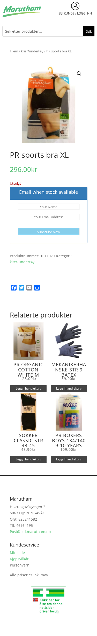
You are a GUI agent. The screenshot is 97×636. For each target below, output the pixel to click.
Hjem (14, 51)
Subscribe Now (48, 232)
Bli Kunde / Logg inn (75, 13)
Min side (17, 552)
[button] (79, 73)
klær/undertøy (32, 51)
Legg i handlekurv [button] (28, 388)
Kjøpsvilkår (19, 558)
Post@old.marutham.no (30, 531)
